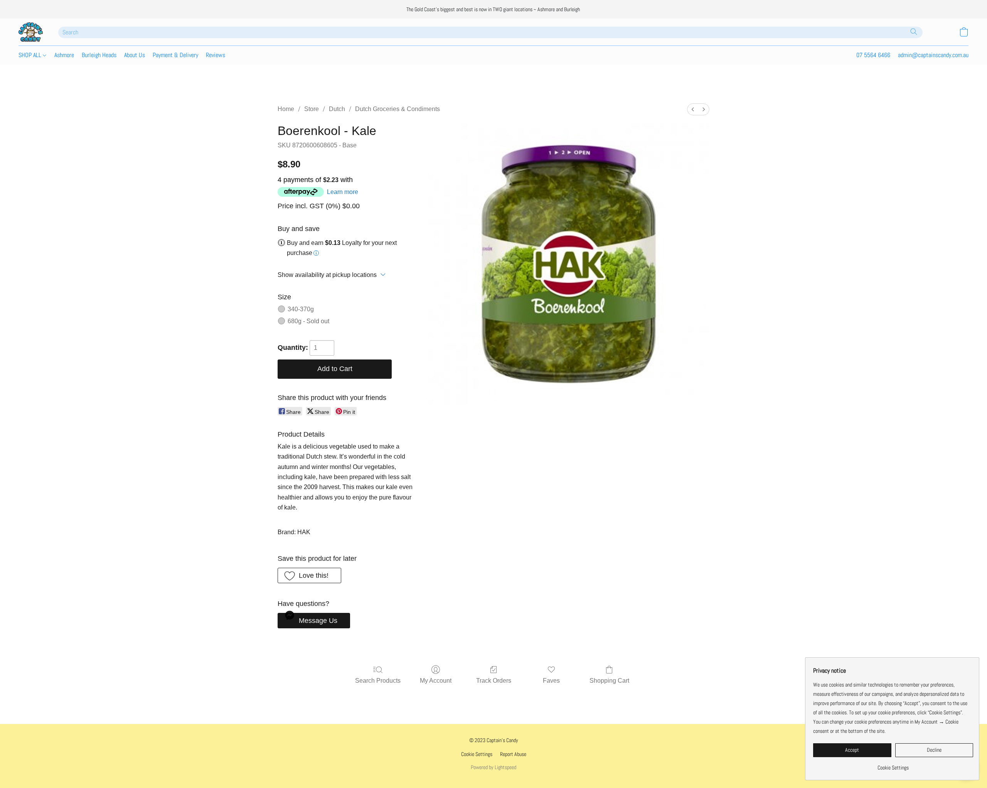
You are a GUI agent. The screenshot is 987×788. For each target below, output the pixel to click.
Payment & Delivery (175, 55)
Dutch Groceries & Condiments (397, 109)
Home (286, 109)
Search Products (378, 680)
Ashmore (64, 55)
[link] (893, 764)
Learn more (342, 192)
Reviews (215, 55)
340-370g (301, 309)
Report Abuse (513, 754)
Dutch (337, 109)
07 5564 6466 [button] (873, 55)
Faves (551, 680)
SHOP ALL (31, 55)
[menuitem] (692, 109)
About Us (134, 55)
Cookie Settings (476, 754)
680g (308, 321)
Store (311, 109)
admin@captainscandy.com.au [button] (933, 55)
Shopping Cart (609, 680)
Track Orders (493, 680)
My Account (435, 680)
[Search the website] (914, 31)
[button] (31, 32)
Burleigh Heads (99, 55)
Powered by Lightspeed (493, 767)
